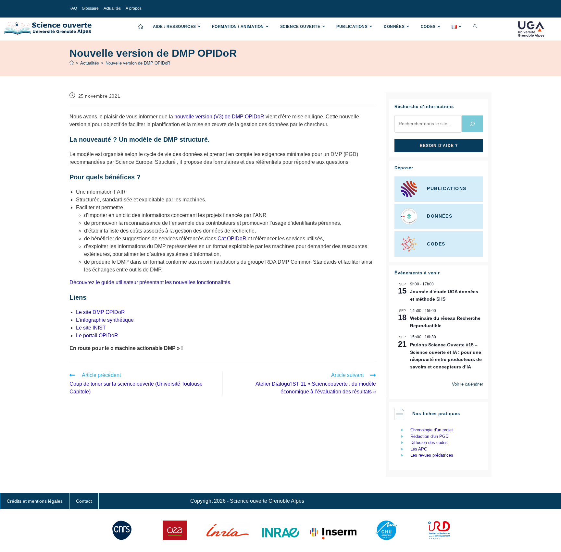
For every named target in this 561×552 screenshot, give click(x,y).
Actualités (112, 8)
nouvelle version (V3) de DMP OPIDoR (219, 116)
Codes (436, 243)
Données (439, 216)
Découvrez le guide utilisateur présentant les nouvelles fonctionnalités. (150, 282)
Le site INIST (91, 327)
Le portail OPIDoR (97, 335)
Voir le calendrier (467, 384)
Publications (446, 188)
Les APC (418, 449)
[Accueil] (71, 63)
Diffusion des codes (429, 442)
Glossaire (90, 8)
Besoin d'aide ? (439, 145)
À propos (134, 8)
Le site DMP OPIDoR (100, 312)
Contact (84, 501)
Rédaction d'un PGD (429, 436)
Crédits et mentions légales (35, 501)
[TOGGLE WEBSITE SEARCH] (475, 27)
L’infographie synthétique (105, 320)
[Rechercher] (472, 124)
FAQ (73, 8)
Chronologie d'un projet (431, 429)
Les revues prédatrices (431, 455)
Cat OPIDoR (232, 238)
